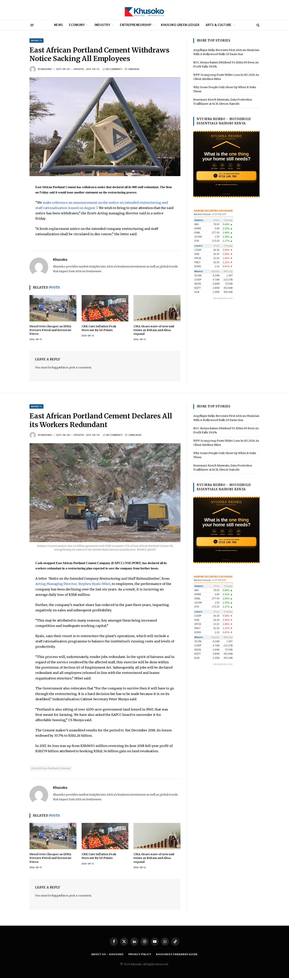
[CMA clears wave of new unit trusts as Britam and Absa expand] (156, 308)
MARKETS (36, 40)
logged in (58, 367)
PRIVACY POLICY (139, 954)
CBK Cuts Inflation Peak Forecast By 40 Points (99, 328)
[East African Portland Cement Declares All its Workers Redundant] (104, 492)
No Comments (114, 69)
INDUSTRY (102, 25)
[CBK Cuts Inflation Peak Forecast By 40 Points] (105, 308)
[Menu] (32, 25)
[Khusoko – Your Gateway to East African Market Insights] (144, 10)
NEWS (58, 25)
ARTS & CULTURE (218, 25)
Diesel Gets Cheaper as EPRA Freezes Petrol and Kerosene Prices (50, 330)
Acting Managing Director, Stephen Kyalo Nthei (72, 584)
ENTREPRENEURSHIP (135, 25)
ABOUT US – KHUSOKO (107, 954)
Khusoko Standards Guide (177, 954)
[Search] (258, 25)
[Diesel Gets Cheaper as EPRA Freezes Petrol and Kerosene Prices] (52, 308)
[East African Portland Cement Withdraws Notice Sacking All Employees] (104, 126)
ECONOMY (77, 25)
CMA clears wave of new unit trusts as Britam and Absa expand (153, 330)
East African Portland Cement (50, 768)
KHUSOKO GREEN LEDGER (180, 25)
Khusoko (46, 69)
